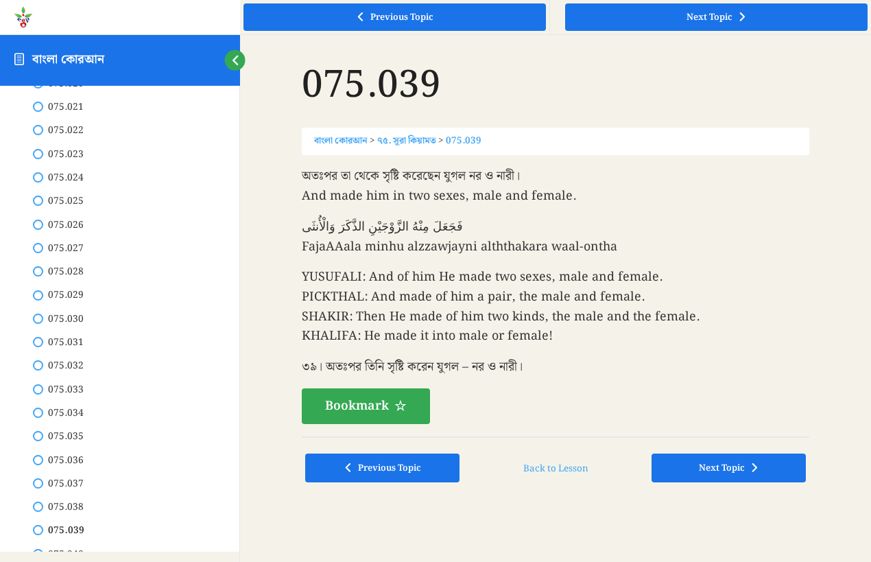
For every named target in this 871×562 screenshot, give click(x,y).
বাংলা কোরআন (68, 59)
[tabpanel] (556, 295)
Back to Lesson (555, 468)
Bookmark (357, 406)
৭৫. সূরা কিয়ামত (406, 140)
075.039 (463, 140)
